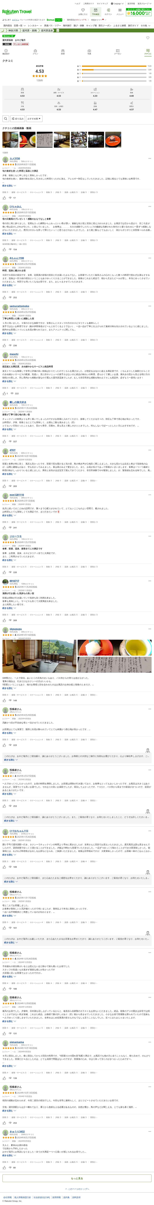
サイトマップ (102, 4)
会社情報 (7, 1197)
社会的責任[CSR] (42, 1197)
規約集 (66, 1197)
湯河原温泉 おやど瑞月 (14, 40)
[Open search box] (5, 118)
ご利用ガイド (88, 4)
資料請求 (76, 1197)
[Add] (148, 38)
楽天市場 (131, 4)
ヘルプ (77, 4)
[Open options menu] (150, 158)
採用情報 (56, 1197)
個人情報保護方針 (22, 1197)
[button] (10, 140)
